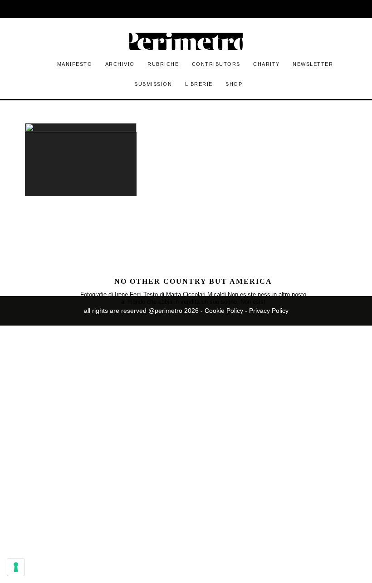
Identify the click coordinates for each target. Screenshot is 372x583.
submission (153, 84)
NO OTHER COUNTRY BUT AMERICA (193, 281)
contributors (216, 64)
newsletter (313, 64)
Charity (266, 64)
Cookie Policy (224, 310)
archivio (120, 64)
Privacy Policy (269, 310)
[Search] (305, 9)
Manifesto (75, 64)
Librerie (199, 84)
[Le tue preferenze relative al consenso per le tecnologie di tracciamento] (15, 567)
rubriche (163, 64)
